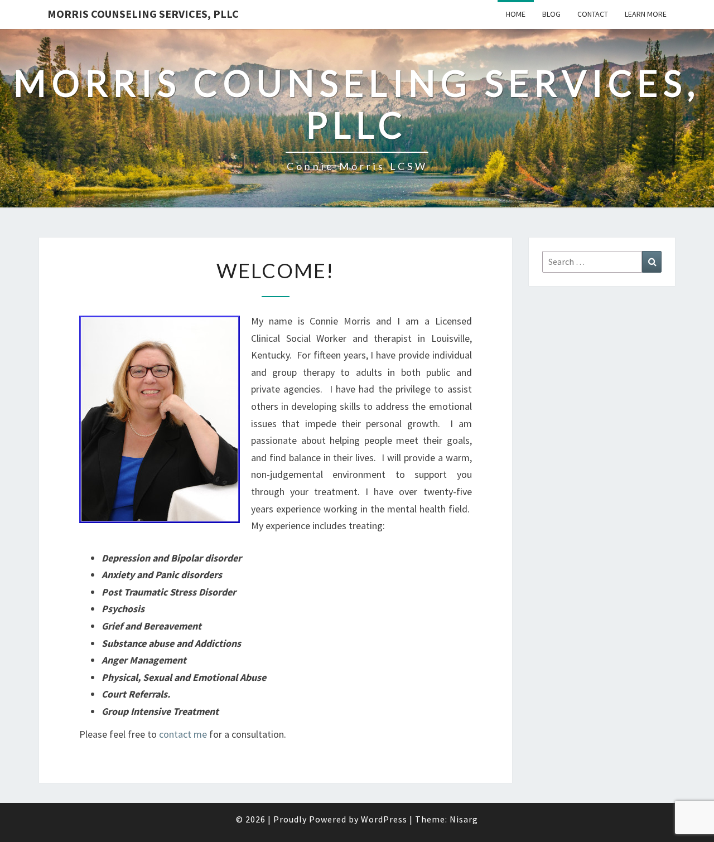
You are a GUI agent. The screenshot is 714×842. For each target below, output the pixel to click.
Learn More (646, 14)
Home (515, 14)
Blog (551, 14)
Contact (592, 14)
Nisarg (464, 819)
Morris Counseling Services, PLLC (143, 14)
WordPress (384, 819)
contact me (183, 734)
